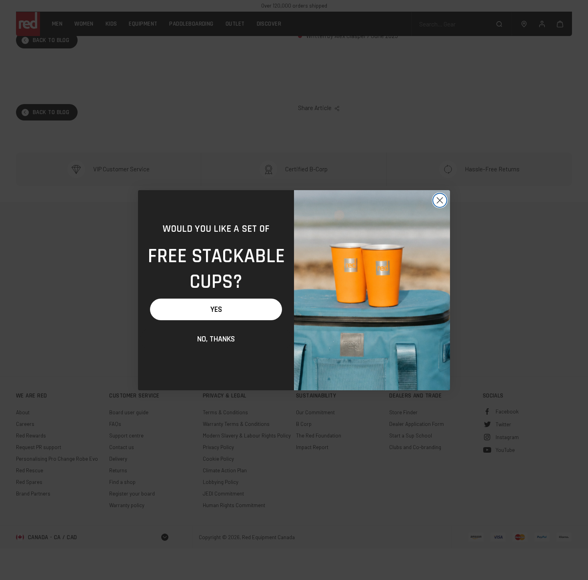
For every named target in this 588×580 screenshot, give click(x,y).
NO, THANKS (216, 339)
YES (216, 309)
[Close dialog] (440, 200)
